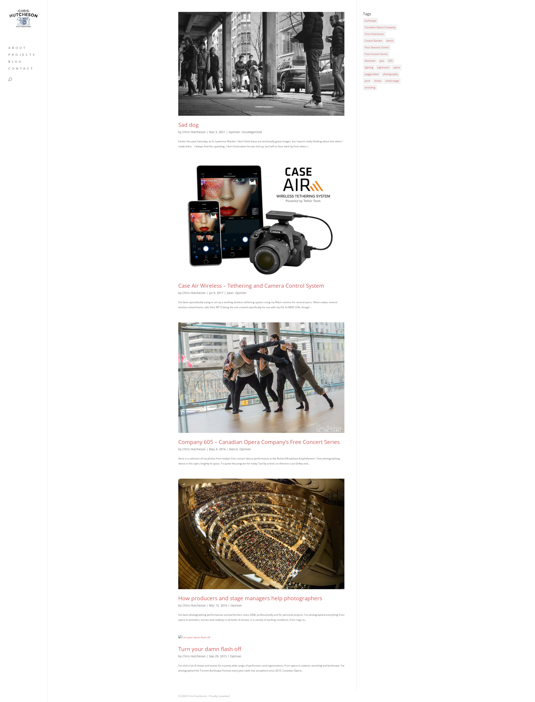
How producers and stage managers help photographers (250, 598)
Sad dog (188, 124)
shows (377, 81)
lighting (369, 67)
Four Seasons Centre (377, 47)
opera (396, 67)
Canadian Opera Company (380, 27)
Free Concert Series (376, 54)
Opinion (234, 132)
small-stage (392, 81)
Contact (21, 68)
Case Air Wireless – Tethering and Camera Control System (251, 285)
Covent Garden (373, 40)
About (17, 48)
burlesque (370, 20)
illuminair (370, 60)
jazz (382, 60)
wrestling (370, 87)
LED (390, 60)
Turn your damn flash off (209, 649)
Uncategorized (252, 132)
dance (389, 40)
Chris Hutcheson (194, 132)
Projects (22, 54)
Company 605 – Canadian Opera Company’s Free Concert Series (259, 442)
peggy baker (372, 74)
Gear (230, 293)
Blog (15, 61)
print (367, 81)
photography (390, 74)
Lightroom (383, 67)
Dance (233, 449)
